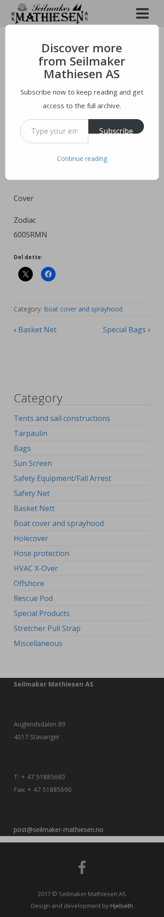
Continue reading (82, 158)
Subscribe (116, 130)
